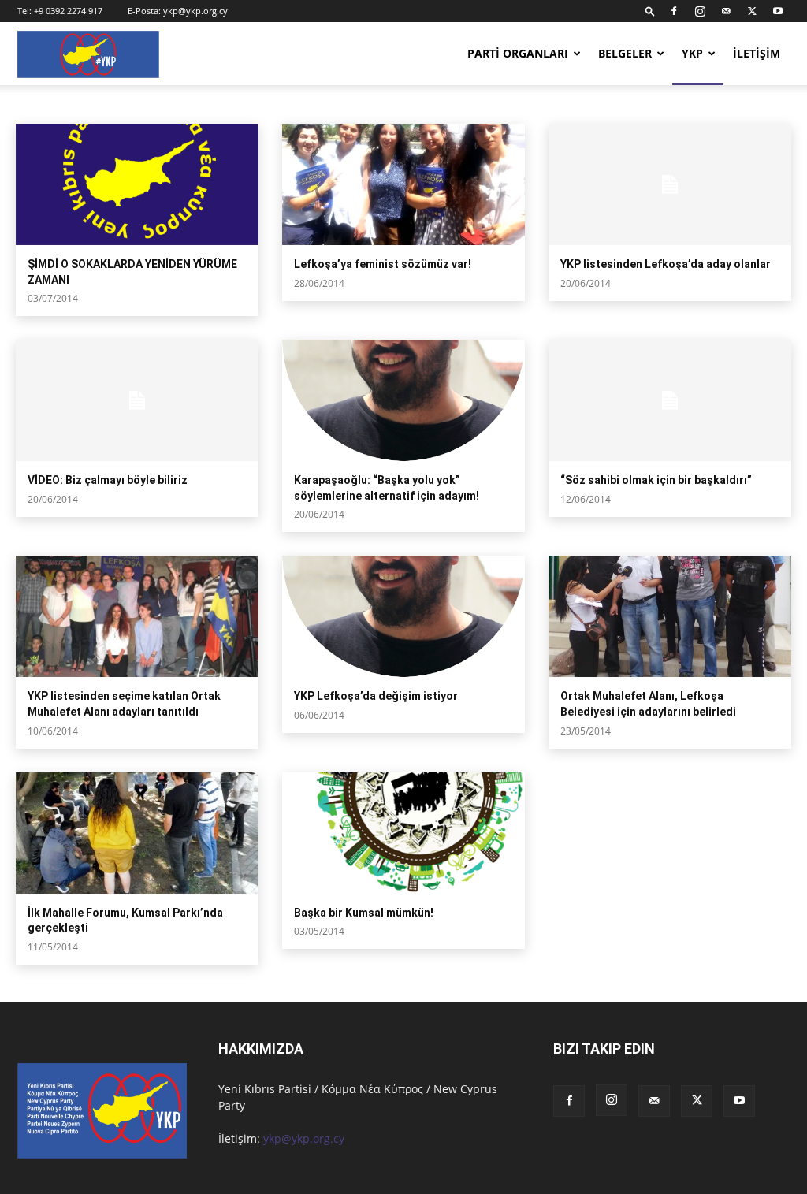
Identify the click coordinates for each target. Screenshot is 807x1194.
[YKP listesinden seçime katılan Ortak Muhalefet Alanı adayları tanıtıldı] (137, 616)
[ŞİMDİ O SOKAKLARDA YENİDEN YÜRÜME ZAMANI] (137, 184)
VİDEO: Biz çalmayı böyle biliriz (108, 480)
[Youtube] (778, 11)
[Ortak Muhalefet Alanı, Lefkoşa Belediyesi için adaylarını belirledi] (670, 616)
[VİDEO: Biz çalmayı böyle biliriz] (137, 400)
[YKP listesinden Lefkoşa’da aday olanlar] (670, 184)
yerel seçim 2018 (419, 104)
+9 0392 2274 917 (68, 11)
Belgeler (625, 53)
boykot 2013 (201, 104)
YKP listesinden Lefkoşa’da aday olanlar (665, 264)
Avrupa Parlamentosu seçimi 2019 (90, 104)
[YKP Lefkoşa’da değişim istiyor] (403, 616)
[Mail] (726, 11)
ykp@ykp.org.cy (195, 11)
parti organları (517, 53)
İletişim (756, 53)
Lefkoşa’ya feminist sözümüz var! (382, 264)
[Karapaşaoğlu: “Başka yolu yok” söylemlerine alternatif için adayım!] (403, 400)
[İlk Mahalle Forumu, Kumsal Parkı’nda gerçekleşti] (137, 833)
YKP (692, 53)
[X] (752, 11)
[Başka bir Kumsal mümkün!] (403, 833)
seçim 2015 (265, 104)
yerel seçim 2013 (336, 104)
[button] (650, 11)
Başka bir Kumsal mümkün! (363, 912)
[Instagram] (700, 11)
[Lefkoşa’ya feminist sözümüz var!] (403, 184)
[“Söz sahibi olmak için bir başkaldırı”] (670, 400)
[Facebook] (674, 11)
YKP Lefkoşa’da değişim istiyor (376, 696)
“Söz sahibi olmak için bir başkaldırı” (656, 480)
